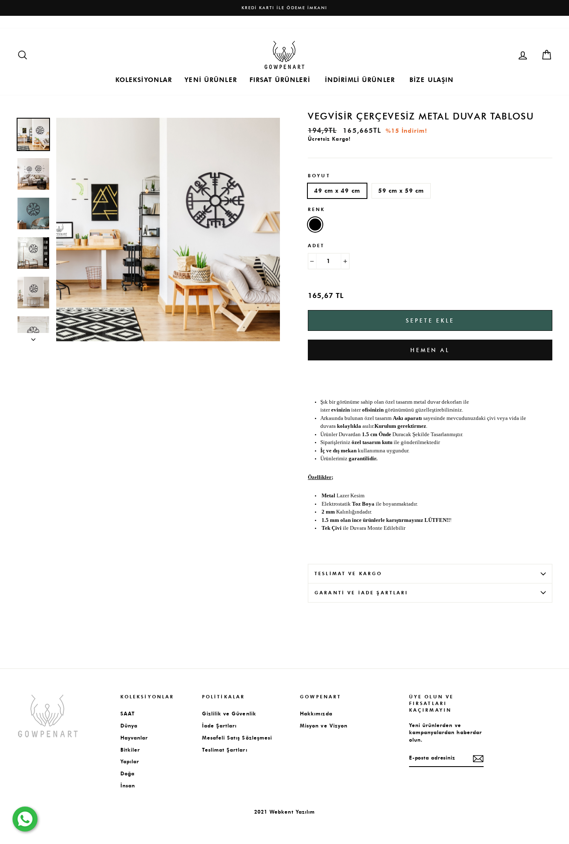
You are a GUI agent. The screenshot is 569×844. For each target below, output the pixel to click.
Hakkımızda (32, 21)
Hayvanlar (134, 738)
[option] (284, 8)
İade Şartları (219, 726)
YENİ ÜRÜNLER (211, 80)
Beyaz (315, 224)
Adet (316, 245)
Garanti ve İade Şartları (361, 593)
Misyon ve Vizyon (323, 726)
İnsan (127, 786)
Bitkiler (130, 750)
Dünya (128, 726)
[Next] (33, 337)
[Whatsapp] (24, 819)
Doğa (127, 774)
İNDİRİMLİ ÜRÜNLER (360, 80)
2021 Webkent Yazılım (284, 812)
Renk (316, 209)
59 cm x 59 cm (401, 190)
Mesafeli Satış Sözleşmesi (115, 21)
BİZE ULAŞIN (431, 80)
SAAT (127, 714)
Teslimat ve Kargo (348, 573)
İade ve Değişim (178, 21)
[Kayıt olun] (478, 759)
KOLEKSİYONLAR (143, 80)
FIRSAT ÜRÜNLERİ (280, 80)
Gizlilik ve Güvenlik (229, 714)
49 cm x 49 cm (337, 190)
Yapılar (129, 762)
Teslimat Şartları (228, 21)
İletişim (65, 21)
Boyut (319, 176)
